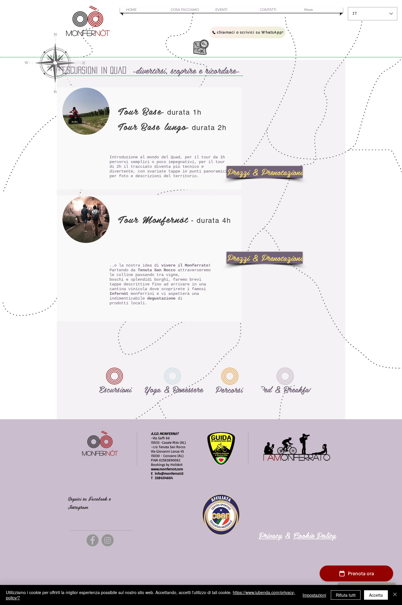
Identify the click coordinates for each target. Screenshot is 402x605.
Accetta (376, 595)
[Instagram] (108, 540)
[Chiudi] (394, 595)
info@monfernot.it (169, 473)
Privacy (270, 534)
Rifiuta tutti (346, 595)
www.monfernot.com (167, 469)
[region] (115, 374)
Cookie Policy (314, 534)
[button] (142, 10)
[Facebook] (93, 540)
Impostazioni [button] (314, 595)
